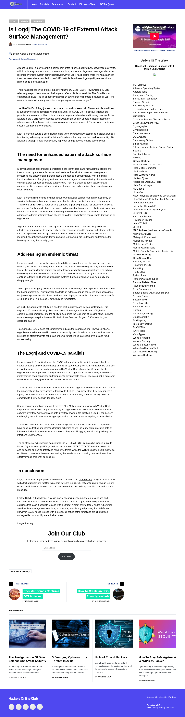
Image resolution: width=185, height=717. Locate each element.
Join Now (66, 556)
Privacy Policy (157, 708)
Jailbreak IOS (140, 213)
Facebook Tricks (141, 154)
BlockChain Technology (145, 98)
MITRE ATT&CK (74, 443)
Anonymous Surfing (143, 95)
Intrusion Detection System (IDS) (149, 209)
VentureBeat (71, 369)
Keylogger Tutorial (142, 220)
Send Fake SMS (141, 306)
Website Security (141, 341)
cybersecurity (85, 479)
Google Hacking (141, 161)
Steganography (141, 317)
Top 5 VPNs (139, 327)
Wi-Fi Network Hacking (145, 351)
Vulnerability (38, 21)
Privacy (13, 21)
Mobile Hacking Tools (144, 247)
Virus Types (139, 334)
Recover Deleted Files (144, 282)
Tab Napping (139, 320)
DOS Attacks (139, 137)
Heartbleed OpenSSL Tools (147, 182)
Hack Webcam (140, 171)
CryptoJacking (140, 130)
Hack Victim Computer (144, 168)
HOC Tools (138, 189)
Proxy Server (139, 272)
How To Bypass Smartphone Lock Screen (154, 195)
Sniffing (137, 310)
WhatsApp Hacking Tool (145, 348)
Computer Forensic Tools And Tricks (151, 119)
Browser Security (141, 102)
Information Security (20, 571)
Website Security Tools (144, 344)
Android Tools (140, 92)
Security (24, 21)
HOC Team (172, 697)
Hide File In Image (142, 185)
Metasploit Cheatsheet (144, 237)
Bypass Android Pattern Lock (148, 109)
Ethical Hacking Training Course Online (153, 147)
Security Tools (140, 299)
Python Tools (139, 275)
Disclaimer (170, 708)
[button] (175, 4)
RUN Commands (142, 289)
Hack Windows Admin (144, 175)
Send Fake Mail (141, 303)
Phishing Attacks (141, 261)
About (149, 708)
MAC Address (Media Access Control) (152, 230)
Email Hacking (140, 144)
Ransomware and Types (145, 279)
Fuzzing (137, 157)
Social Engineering (143, 313)
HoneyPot (138, 192)
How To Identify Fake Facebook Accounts (154, 199)
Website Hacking (141, 338)
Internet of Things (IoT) (144, 206)
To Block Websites (142, 324)
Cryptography (140, 126)
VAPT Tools (139, 331)
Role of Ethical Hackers (111, 657)
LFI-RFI (137, 227)
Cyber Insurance (141, 133)
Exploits (137, 150)
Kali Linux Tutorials (143, 216)
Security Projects (141, 296)
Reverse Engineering (144, 286)
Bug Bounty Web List (144, 105)
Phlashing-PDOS (142, 265)
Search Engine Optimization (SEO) (151, 293)
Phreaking (138, 268)
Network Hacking (142, 254)
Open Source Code (143, 258)
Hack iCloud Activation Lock (147, 164)
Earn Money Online (143, 140)
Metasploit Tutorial (142, 241)
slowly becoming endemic (70, 498)
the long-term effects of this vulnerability (71, 93)
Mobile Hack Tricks (142, 244)
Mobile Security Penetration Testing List (153, 251)
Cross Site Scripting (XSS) (146, 123)
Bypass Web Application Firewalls (150, 112)
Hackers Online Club (23, 698)
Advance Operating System (147, 88)
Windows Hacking (142, 355)
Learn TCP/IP (140, 223)
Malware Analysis (142, 234)
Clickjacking (139, 116)
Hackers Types (140, 178)
